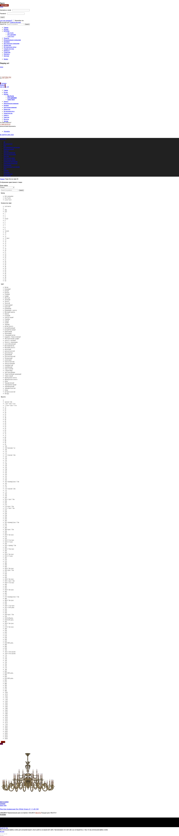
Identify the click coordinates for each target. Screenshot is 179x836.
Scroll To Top (4, 828)
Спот (5, 169)
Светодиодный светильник (12, 167)
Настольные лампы (9, 160)
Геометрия (7, 52)
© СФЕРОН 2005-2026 (7, 135)
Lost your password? (6, 20)
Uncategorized (8, 144)
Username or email (6, 10)
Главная (6, 27)
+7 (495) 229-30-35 (5, 124)
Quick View (3, 805)
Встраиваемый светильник (12, 147)
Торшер (6, 170)
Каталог (6, 29)
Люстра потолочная (10, 154)
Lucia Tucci (10, 36)
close (1, 7)
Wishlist (6, 59)
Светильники (7, 165)
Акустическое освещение (11, 43)
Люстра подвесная (9, 153)
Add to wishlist (4, 802)
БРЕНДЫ (6, 31)
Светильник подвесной (10, 163)
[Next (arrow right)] (2, 835)
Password (3, 13)
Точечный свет (8, 174)
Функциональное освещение (12, 40)
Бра (5, 146)
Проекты (6, 38)
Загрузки (6, 56)
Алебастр (7, 50)
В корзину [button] (3, 814)
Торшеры (6, 172)
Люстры (6, 156)
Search (27, 24)
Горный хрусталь (9, 49)
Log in (2, 17)
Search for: (3, 24)
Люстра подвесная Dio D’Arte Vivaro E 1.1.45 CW (19, 809)
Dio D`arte (10, 33)
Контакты (7, 54)
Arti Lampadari (11, 35)
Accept (2, 831)
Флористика (7, 45)
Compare (2, 804)
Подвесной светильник (11, 161)
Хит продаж (7, 176)
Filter (3, 742)
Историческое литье (10, 47)
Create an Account (15, 22)
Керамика (7, 42)
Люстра (6, 151)
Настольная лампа (9, 158)
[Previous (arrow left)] (0, 835)
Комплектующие (9, 149)
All (4, 142)
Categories (3, 139)
